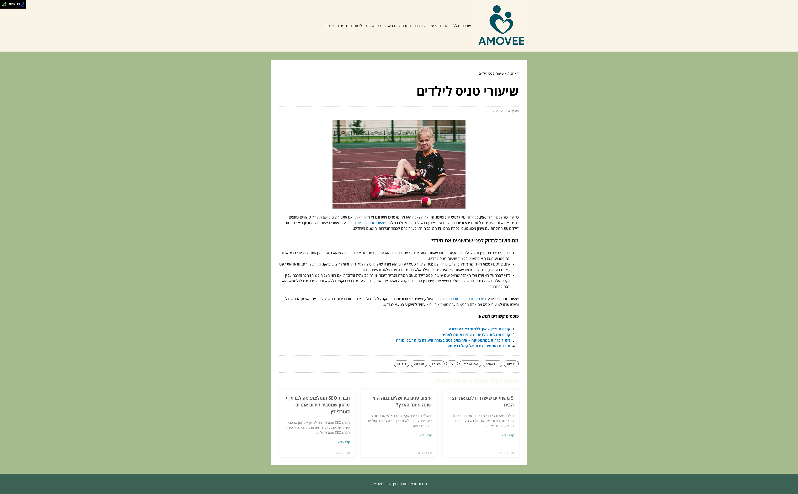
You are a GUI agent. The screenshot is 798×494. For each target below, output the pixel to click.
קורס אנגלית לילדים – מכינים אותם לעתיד (476, 334)
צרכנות (420, 25)
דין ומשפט (373, 25)
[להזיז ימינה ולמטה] (5, 5)
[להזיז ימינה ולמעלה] (5, 3)
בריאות (390, 25)
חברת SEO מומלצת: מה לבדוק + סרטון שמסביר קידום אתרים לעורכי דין (317, 405)
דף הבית (513, 73)
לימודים (356, 25)
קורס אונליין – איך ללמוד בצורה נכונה (479, 328)
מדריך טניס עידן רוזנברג (466, 298)
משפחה (405, 25)
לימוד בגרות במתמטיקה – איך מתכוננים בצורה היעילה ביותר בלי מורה (453, 340)
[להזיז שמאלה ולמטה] (3, 5)
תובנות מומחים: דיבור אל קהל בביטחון (479, 345)
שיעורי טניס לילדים (372, 222)
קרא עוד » (508, 435)
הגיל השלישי (439, 25)
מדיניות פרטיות (336, 25)
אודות (467, 25)
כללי (456, 25)
